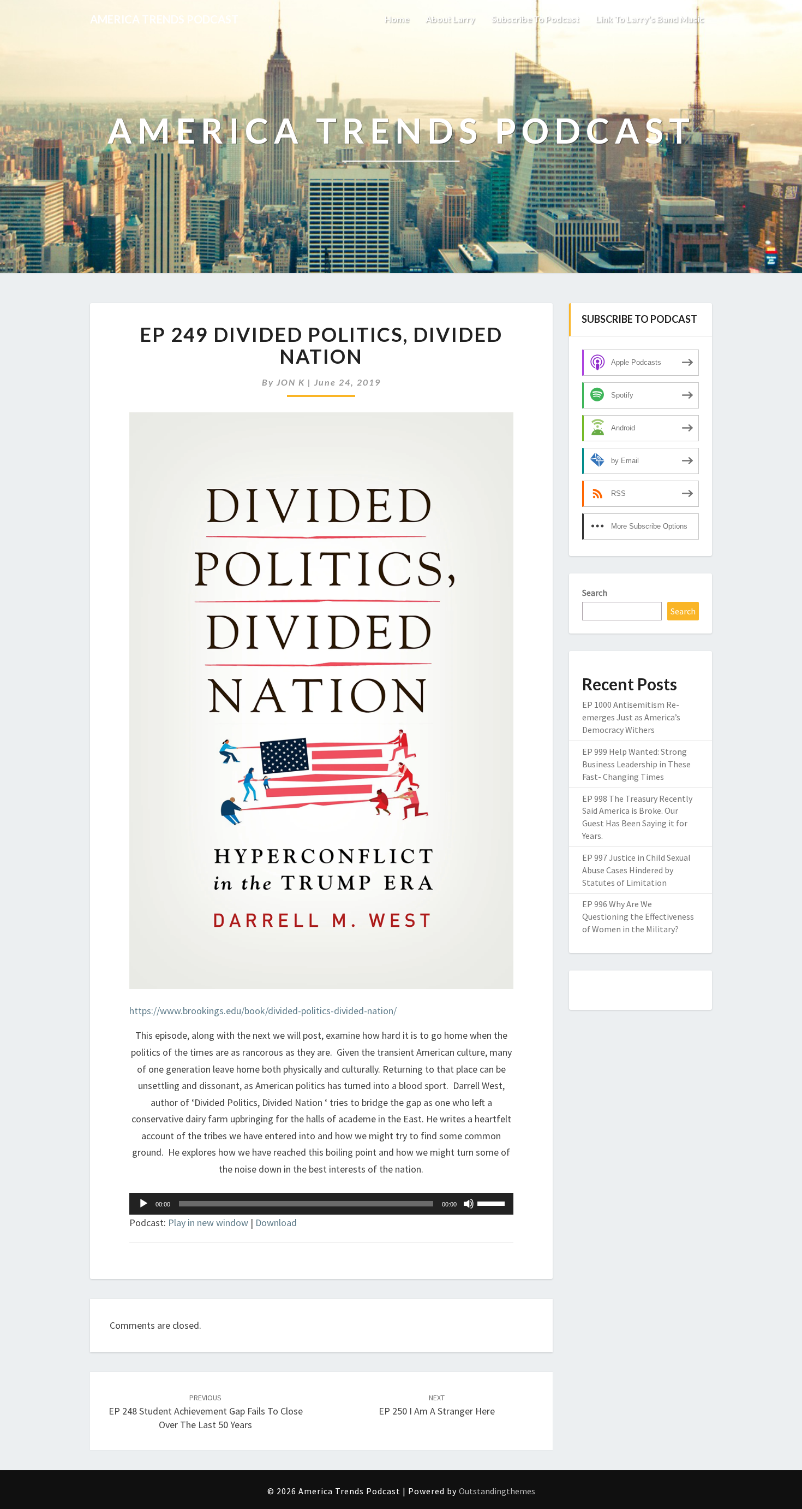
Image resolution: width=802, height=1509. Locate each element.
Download (276, 1222)
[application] (321, 1204)
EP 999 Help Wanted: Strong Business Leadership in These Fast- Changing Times (636, 764)
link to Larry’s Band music (650, 19)
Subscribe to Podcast (535, 19)
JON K (291, 382)
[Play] (143, 1203)
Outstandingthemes (497, 1491)
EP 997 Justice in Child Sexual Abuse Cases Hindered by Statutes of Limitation (636, 870)
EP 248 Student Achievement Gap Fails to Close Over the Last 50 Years (206, 1412)
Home (397, 19)
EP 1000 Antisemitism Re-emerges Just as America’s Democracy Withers (631, 717)
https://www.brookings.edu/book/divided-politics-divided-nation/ (263, 1010)
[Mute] (468, 1203)
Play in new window (208, 1222)
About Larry (450, 19)
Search (594, 592)
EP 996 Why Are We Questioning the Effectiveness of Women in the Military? (638, 916)
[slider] (492, 1202)
